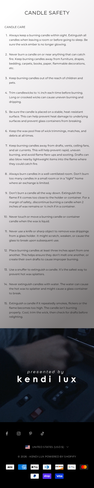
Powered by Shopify (60, 456)
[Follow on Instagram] (18, 433)
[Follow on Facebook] (7, 433)
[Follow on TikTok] (42, 433)
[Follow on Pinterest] (30, 433)
